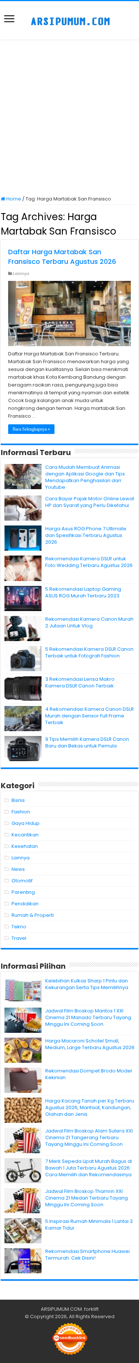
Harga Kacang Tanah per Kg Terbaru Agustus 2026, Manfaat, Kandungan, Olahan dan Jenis (89, 1107)
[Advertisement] (69, 118)
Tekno (18, 926)
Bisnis (18, 800)
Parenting (23, 892)
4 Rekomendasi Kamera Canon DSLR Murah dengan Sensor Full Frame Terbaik (89, 716)
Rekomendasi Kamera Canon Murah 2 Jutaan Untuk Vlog (89, 622)
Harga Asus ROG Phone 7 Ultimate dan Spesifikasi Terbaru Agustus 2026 (85, 535)
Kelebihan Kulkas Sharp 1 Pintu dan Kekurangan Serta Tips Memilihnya (86, 984)
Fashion (20, 811)
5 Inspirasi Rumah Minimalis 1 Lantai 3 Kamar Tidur (89, 1224)
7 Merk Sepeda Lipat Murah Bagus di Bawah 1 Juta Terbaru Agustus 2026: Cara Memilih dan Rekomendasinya (88, 1168)
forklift (91, 1309)
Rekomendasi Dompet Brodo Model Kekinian (88, 1074)
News (18, 869)
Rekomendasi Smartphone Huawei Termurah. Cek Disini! (87, 1254)
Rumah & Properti (32, 915)
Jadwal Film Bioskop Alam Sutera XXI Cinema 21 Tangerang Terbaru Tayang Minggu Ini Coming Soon (89, 1137)
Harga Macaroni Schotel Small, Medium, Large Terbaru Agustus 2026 (90, 1044)
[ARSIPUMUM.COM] (69, 20)
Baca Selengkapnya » (31, 429)
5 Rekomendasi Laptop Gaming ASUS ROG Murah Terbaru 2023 (83, 592)
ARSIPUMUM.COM (61, 1309)
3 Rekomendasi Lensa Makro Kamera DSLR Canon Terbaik (80, 682)
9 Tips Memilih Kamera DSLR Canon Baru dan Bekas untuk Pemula (87, 742)
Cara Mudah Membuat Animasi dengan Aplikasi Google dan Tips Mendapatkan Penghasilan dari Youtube (85, 477)
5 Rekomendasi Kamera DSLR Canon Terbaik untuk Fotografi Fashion (89, 652)
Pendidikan (25, 903)
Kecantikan (25, 834)
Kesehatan (24, 846)
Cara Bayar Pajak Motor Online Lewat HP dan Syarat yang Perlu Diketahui (89, 502)
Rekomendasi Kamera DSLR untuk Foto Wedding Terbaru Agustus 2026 (89, 562)
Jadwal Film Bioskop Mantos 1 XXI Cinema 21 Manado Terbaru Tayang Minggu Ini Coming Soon (88, 1017)
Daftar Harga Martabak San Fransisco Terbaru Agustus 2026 (62, 256)
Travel (18, 938)
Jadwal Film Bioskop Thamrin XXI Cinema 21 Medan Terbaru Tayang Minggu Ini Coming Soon (86, 1198)
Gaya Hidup (25, 823)
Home (13, 198)
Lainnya (21, 273)
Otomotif (22, 880)
